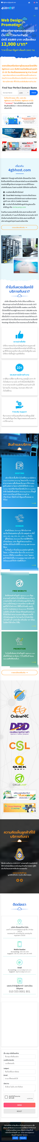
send (19, 1105)
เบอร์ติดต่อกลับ (9, 1060)
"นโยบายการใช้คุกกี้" (11, 1133)
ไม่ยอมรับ (23, 1138)
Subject (6, 1068)
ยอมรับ (15, 1138)
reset (19, 1111)
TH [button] (37, 2)
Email (6, 1075)
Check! (34, 93)
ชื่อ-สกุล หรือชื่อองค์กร (11, 1053)
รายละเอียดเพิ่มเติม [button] (18, 227)
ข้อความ (6, 1083)
